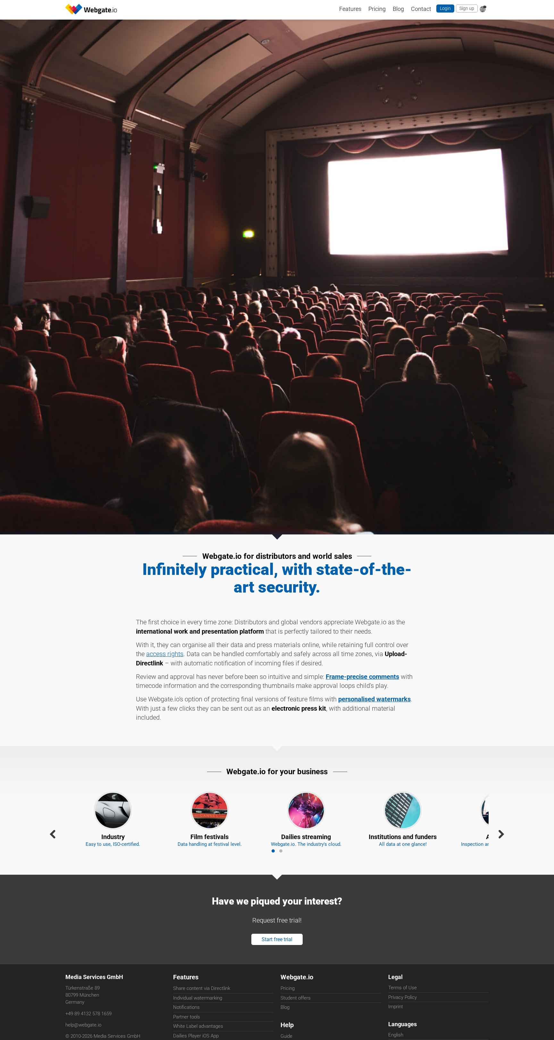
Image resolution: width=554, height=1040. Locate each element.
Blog (285, 1021)
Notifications (186, 1021)
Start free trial (277, 952)
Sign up (466, 9)
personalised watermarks (374, 704)
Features (185, 990)
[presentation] (52, 839)
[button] (273, 861)
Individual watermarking (197, 1011)
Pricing (288, 1002)
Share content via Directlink (201, 1002)
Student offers (296, 1011)
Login (443, 9)
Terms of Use (402, 1002)
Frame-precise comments (362, 682)
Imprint (395, 1021)
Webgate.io (297, 990)
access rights (164, 659)
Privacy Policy (402, 1011)
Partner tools (186, 1030)
